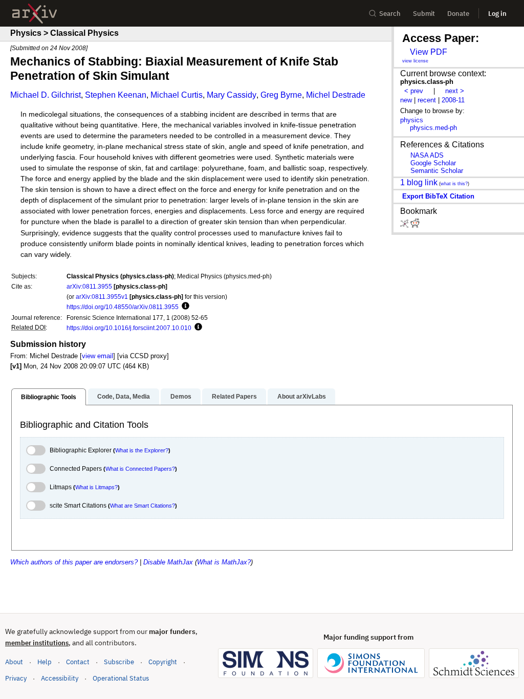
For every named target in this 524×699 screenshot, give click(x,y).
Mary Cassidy (231, 95)
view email (97, 356)
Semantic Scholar (436, 170)
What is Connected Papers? (140, 469)
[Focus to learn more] (184, 306)
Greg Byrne (281, 95)
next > (454, 91)
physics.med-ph (433, 128)
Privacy (16, 678)
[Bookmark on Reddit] (415, 225)
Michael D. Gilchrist (45, 95)
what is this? (454, 183)
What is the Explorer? (141, 450)
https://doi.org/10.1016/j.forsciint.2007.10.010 (129, 327)
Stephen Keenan (115, 95)
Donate (458, 13)
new (406, 100)
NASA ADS (427, 155)
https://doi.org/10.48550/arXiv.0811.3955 (123, 306)
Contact (78, 662)
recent (427, 100)
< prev (413, 91)
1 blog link (419, 182)
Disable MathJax (168, 562)
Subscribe (119, 662)
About (14, 662)
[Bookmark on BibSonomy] (405, 225)
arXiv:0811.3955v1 (102, 296)
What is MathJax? (224, 562)
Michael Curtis (176, 95)
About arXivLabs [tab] (301, 396)
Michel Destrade (335, 95)
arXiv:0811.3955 (89, 286)
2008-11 (453, 100)
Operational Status (121, 678)
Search (390, 13)
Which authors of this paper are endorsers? (74, 562)
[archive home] (34, 14)
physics (411, 120)
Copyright (162, 662)
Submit (424, 13)
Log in (497, 13)
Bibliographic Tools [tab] (48, 397)
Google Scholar (433, 163)
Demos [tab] (180, 396)
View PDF (428, 52)
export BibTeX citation (438, 196)
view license (415, 60)
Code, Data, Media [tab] (123, 396)
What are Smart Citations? (142, 506)
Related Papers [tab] (234, 396)
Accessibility (59, 678)
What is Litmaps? (96, 487)
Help (44, 662)
